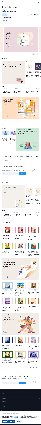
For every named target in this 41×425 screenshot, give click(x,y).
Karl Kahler (11, 260)
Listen (29, 14)
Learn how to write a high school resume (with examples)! (18, 158)
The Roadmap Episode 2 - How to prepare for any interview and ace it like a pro (29, 200)
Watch (35, 14)
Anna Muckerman (27, 129)
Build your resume (6, 23)
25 (30, 367)
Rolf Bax (11, 314)
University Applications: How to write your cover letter (13, 141)
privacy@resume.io (5, 418)
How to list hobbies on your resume (8, 319)
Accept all (5, 421)
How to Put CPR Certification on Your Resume (29, 91)
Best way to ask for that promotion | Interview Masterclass (7, 158)
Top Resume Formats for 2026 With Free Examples (13, 65)
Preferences (19, 421)
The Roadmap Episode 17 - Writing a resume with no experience (7, 216)
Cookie (17, 418)
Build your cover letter (7, 17)
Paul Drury (11, 63)
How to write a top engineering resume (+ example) (29, 158)
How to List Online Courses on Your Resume (18, 91)
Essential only (12, 421)
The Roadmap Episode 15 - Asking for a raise (29, 215)
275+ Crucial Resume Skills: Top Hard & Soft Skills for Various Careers (29, 75)
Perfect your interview (7, 20)
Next (37, 367)
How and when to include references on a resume (9, 264)
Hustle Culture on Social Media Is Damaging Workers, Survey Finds (7, 91)
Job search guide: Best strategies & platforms (4, 140)
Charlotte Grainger (9, 34)
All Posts (4, 14)
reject (15, 417)
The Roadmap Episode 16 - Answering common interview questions (18, 216)
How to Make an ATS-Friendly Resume (8, 101)
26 (33, 367)
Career (9, 14)
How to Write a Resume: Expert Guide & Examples (9, 41)
